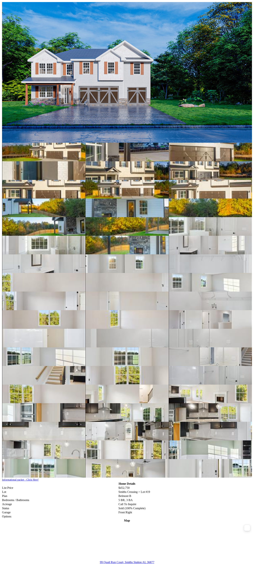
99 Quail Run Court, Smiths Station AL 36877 (127, 562)
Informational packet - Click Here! (20, 479)
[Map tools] (247, 528)
